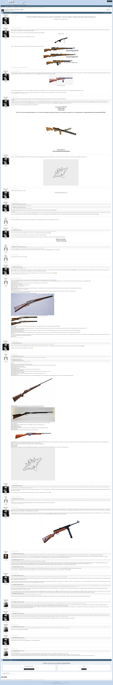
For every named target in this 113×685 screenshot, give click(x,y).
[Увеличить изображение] (60, 129)
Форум (2, 6)
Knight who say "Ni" (21, 207)
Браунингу (42, 101)
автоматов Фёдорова (34, 212)
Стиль (58, 681)
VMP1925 (55, 103)
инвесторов (13, 102)
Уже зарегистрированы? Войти (101, 1)
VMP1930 (62, 103)
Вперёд (11, 12)
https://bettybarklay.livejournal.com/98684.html (22, 292)
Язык (55, 681)
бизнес (92, 101)
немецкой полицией (30, 103)
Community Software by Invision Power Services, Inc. (56, 683)
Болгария (56, 102)
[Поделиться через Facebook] (2, 677)
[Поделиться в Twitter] (3, 677)
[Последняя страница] (13, 12)
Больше (110, 7)
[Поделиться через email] (6, 677)
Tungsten (20, 575)
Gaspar (19, 485)
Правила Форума (12, 6)
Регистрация (109, 1)
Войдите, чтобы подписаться (101, 9)
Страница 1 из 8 (16, 12)
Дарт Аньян (19, 356)
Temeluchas (20, 613)
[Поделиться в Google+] (4, 677)
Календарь (6, 6)
